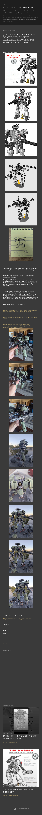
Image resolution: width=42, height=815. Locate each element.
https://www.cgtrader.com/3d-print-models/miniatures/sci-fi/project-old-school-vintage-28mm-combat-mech (19, 326)
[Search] (37, 3)
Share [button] (5, 643)
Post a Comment (13, 742)
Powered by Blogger (23, 808)
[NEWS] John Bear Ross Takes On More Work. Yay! (20, 737)
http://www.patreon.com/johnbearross (17, 619)
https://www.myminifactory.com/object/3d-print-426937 (20, 318)
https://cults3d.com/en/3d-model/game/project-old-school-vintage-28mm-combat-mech (20, 310)
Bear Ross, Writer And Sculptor (19, 7)
